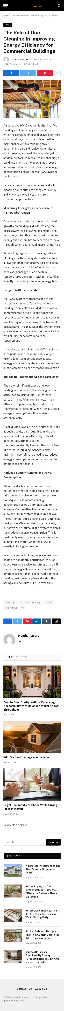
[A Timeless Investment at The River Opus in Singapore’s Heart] (13, 870)
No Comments (13, 64)
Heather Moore (21, 59)
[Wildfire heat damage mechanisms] (32, 737)
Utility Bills (11, 608)
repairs (49, 602)
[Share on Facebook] (11, 73)
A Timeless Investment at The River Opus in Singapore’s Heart (42, 869)
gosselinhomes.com (13, 1000)
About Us (41, 989)
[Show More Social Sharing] (57, 73)
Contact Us (24, 989)
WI (22, 608)
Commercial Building (29, 602)
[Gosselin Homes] (32, 5)
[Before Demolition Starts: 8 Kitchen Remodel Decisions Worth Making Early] (13, 915)
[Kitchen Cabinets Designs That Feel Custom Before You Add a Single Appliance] (13, 935)
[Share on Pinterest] (45, 73)
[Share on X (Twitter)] (28, 73)
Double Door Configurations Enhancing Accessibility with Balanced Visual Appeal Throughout (31, 706)
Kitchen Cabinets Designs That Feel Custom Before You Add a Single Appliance (42, 935)
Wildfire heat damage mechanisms (26, 757)
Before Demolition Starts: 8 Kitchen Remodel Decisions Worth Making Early (41, 914)
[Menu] (5, 5)
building (9, 602)
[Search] (59, 5)
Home (6, 16)
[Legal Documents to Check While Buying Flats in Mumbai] (32, 784)
